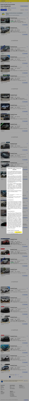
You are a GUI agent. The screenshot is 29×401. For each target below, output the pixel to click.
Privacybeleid (8, 230)
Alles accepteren (18, 232)
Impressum (12, 230)
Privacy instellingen (11, 232)
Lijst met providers (16, 230)
